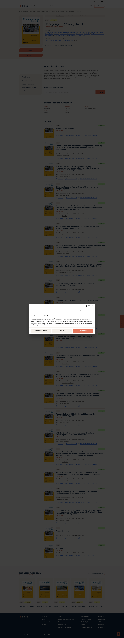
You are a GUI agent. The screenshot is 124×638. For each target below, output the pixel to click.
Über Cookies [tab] (83, 311)
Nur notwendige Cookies (41, 330)
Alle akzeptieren (83, 330)
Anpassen (61, 330)
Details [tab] (62, 311)
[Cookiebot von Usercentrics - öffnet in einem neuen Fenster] (86, 306)
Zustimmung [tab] (40, 311)
